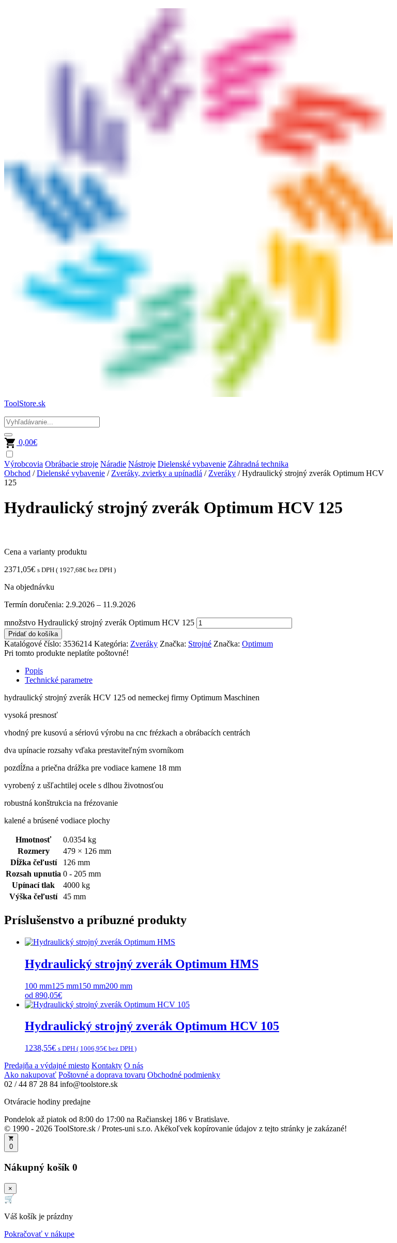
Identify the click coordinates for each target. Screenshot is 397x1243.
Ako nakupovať (30, 1074)
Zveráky (222, 473)
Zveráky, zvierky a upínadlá (156, 473)
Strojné (199, 643)
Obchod (17, 473)
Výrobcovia (23, 463)
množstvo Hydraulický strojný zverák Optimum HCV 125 (99, 622)
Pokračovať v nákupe (39, 1234)
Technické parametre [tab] (59, 680)
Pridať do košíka (33, 634)
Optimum (257, 643)
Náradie (113, 463)
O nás (133, 1065)
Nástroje (142, 463)
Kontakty (106, 1065)
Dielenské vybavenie (192, 463)
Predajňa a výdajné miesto (46, 1065)
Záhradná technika (258, 463)
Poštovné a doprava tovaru (101, 1074)
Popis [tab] (34, 670)
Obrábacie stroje (71, 463)
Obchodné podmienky (183, 1074)
